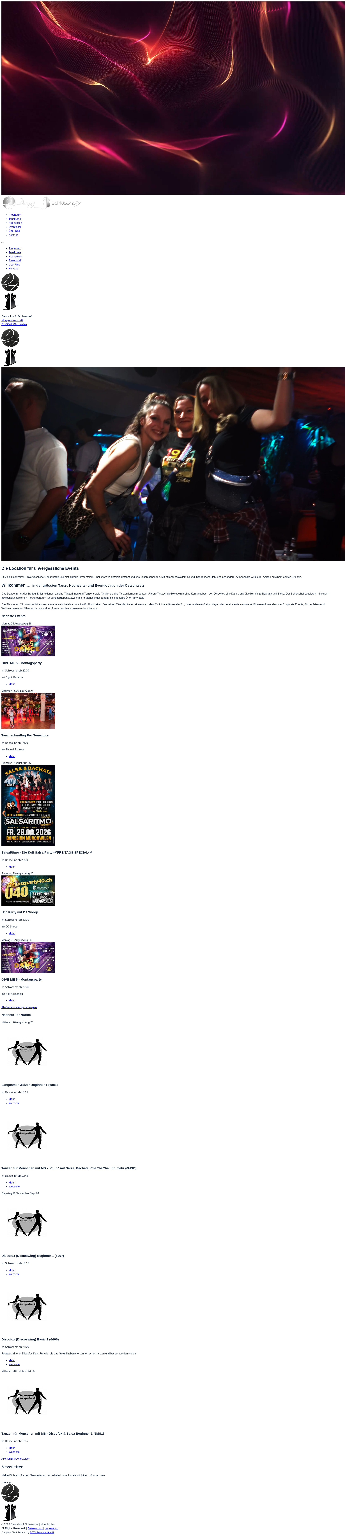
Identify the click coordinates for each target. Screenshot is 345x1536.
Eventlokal (15, 226)
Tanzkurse (15, 218)
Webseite (14, 1103)
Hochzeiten (15, 222)
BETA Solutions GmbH (42, 1532)
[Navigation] (2, 242)
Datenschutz (35, 1528)
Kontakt (13, 234)
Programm (15, 214)
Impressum (51, 1528)
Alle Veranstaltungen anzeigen (19, 1007)
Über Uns (14, 230)
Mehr (12, 683)
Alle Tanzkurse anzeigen (15, 1458)
